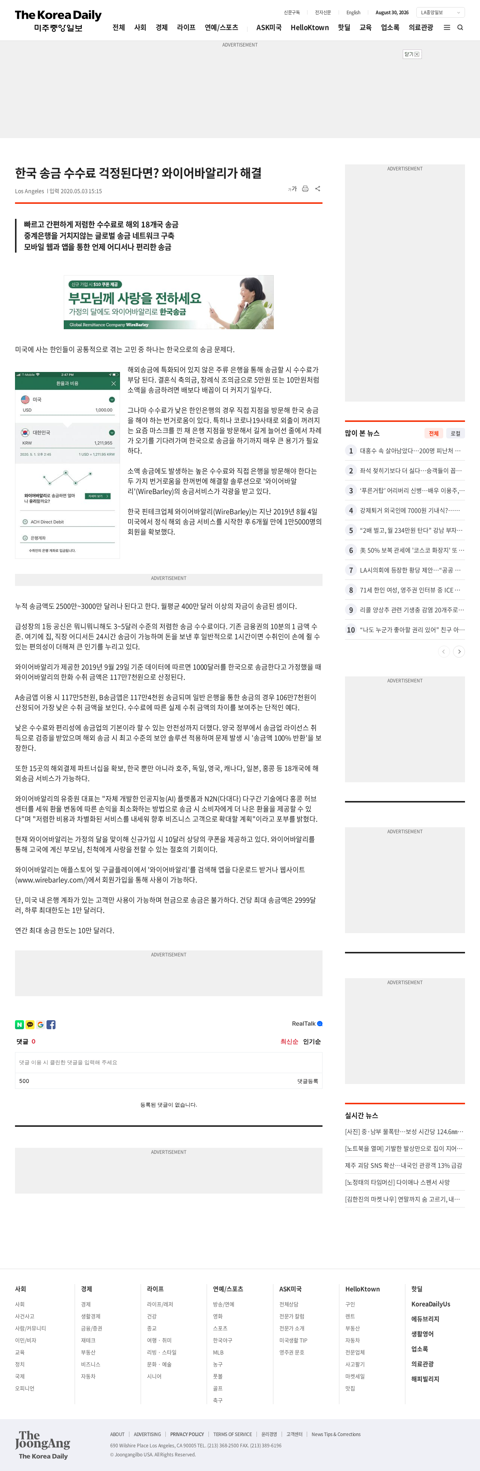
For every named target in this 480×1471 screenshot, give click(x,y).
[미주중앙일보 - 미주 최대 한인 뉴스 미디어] (58, 21)
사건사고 (24, 1316)
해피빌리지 (425, 1378)
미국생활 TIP (293, 1340)
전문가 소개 (292, 1328)
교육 (366, 27)
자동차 (88, 1376)
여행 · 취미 (159, 1340)
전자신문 (323, 12)
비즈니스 (90, 1364)
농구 (218, 1364)
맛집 (350, 1388)
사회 (140, 27)
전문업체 (355, 1352)
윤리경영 (269, 1434)
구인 (350, 1304)
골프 (218, 1388)
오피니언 (24, 1388)
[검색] (460, 27)
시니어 (154, 1376)
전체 (118, 27)
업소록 (390, 27)
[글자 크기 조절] (292, 188)
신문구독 (292, 12)
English (353, 12)
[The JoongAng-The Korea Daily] (42, 1445)
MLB (218, 1352)
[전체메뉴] (447, 27)
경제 (162, 27)
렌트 (350, 1316)
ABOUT (117, 1434)
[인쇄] (305, 188)
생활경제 (90, 1316)
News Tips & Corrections (336, 1434)
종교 (152, 1328)
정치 (20, 1364)
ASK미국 (269, 27)
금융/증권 (91, 1328)
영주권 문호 (292, 1352)
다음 (459, 652)
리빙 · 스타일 (162, 1352)
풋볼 (218, 1376)
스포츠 (220, 1328)
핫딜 (344, 27)
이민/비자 (25, 1340)
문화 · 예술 (159, 1364)
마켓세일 (355, 1376)
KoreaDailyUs (430, 1303)
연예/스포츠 (221, 27)
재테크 (88, 1340)
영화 (218, 1316)
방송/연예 (223, 1304)
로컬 (455, 433)
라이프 (186, 27)
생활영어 (422, 1333)
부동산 (88, 1352)
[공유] (318, 188)
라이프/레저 (160, 1304)
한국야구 (222, 1340)
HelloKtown (310, 27)
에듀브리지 (425, 1318)
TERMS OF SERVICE (232, 1434)
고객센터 (294, 1434)
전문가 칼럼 (292, 1316)
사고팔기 (355, 1364)
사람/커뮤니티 (30, 1328)
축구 (218, 1400)
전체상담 (289, 1304)
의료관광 (421, 27)
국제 (20, 1376)
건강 (152, 1316)
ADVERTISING (147, 1434)
